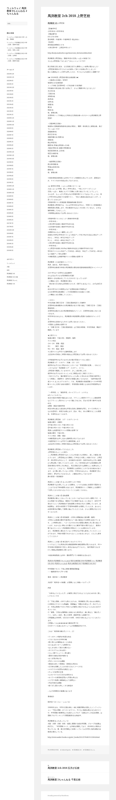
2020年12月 (10, 118)
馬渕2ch (51, 561)
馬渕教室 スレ (90, 561)
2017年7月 (10, 223)
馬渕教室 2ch (11, 273)
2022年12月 (10, 74)
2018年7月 (10, 203)
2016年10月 (10, 230)
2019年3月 (10, 179)
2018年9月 (10, 196)
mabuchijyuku (66, 750)
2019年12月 (10, 152)
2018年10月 (10, 193)
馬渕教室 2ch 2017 (89, 563)
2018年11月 (10, 189)
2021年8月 (10, 94)
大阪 (8, 267)
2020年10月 (10, 125)
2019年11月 (10, 155)
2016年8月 (10, 233)
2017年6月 (10, 227)
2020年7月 (10, 135)
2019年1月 (10, 182)
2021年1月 (10, 114)
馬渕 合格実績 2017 (75, 563)
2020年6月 (10, 138)
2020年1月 (10, 148)
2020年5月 (10, 142)
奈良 (8, 270)
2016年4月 (10, 247)
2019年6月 (10, 172)
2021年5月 (10, 101)
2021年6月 (10, 97)
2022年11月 (10, 77)
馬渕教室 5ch (11, 284)
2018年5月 (10, 210)
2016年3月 (10, 250)
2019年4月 (10, 176)
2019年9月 (10, 162)
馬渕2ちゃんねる (61, 563)
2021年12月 (10, 87)
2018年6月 (10, 206)
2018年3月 (10, 216)
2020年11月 (10, 121)
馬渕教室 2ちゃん (12, 280)
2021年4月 (10, 104)
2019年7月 (10, 169)
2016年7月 (10, 237)
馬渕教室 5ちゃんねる (62, 561)
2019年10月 (10, 159)
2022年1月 (10, 84)
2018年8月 (10, 199)
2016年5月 (10, 243)
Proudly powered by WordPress (58, 796)
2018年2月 (10, 220)
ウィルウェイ (11, 263)
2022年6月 (10, 80)
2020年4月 (10, 145)
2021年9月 (10, 91)
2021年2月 (10, 111)
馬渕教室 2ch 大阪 (12, 277)
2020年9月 (10, 128)
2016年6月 (10, 240)
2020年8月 (10, 131)
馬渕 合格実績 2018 (77, 561)
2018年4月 (10, 213)
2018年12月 (10, 186)
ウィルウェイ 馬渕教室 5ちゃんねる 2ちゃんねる (17, 11)
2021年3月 (10, 108)
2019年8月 (10, 165)
